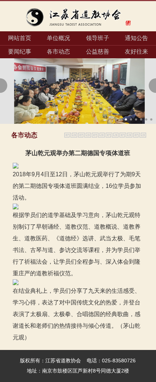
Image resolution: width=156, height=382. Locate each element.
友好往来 (136, 51)
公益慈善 (97, 51)
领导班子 (97, 38)
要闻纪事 (19, 51)
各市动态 (58, 51)
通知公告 (136, 38)
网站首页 (19, 38)
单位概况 (58, 38)
